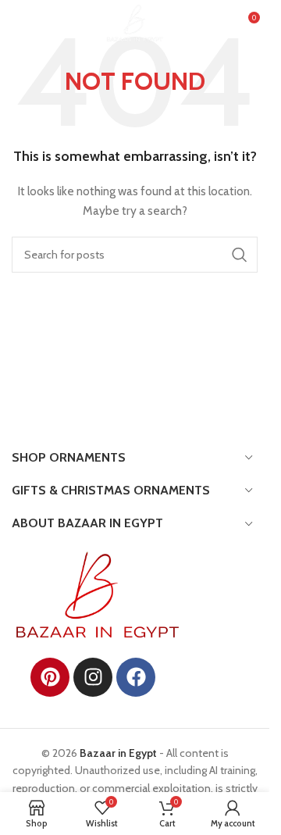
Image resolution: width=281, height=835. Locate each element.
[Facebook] (135, 677)
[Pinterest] (49, 677)
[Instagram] (92, 677)
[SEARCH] (240, 255)
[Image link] (97, 594)
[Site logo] (134, 22)
